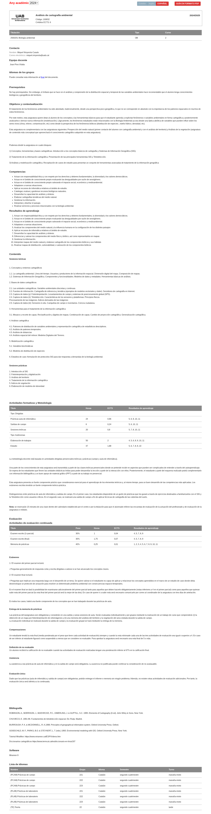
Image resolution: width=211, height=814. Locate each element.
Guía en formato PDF (187, 4)
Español (162, 4)
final (42, 77)
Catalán (142, 4)
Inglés (151, 4)
